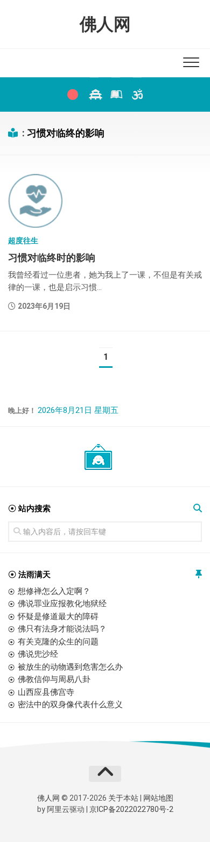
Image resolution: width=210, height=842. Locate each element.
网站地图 (158, 798)
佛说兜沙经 (38, 654)
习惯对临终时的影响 (51, 257)
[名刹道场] (94, 94)
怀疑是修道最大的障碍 (58, 616)
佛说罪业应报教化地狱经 (62, 603)
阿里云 (58, 809)
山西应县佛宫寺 (46, 692)
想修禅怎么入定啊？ (54, 591)
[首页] (72, 94)
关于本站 (123, 798)
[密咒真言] (137, 94)
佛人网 (105, 24)
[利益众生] (116, 94)
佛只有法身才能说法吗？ (62, 629)
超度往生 (23, 240)
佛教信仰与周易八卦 (54, 679)
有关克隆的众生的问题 (58, 642)
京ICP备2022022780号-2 (131, 809)
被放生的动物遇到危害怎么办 (70, 667)
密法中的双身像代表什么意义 (70, 704)
